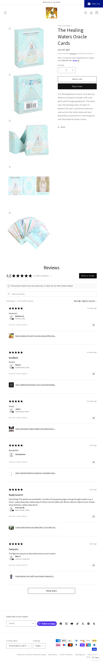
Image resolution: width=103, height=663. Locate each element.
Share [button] (63, 127)
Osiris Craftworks (27, 654)
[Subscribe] (33, 623)
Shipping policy (80, 654)
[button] (5, 13)
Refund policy (52, 654)
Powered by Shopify (39, 654)
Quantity (61, 65)
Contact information (66, 654)
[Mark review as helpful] (94, 325)
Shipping (72, 53)
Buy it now (77, 86)
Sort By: (77, 301)
